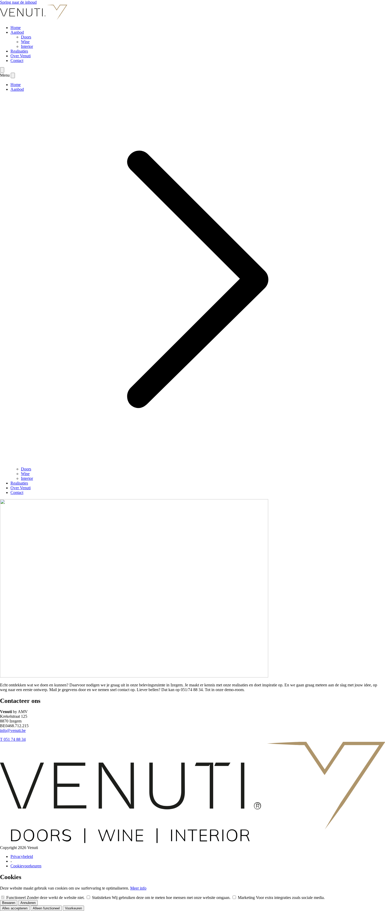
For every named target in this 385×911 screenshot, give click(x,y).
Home (15, 27)
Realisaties (19, 51)
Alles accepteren (15, 908)
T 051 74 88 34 (13, 739)
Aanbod (17, 32)
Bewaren (8, 903)
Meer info (138, 888)
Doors (26, 37)
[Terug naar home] (33, 18)
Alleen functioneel (46, 908)
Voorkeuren (73, 908)
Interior (27, 46)
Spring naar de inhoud (18, 2)
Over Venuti (20, 56)
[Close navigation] (13, 75)
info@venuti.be (13, 730)
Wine (25, 41)
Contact (16, 60)
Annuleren (28, 903)
